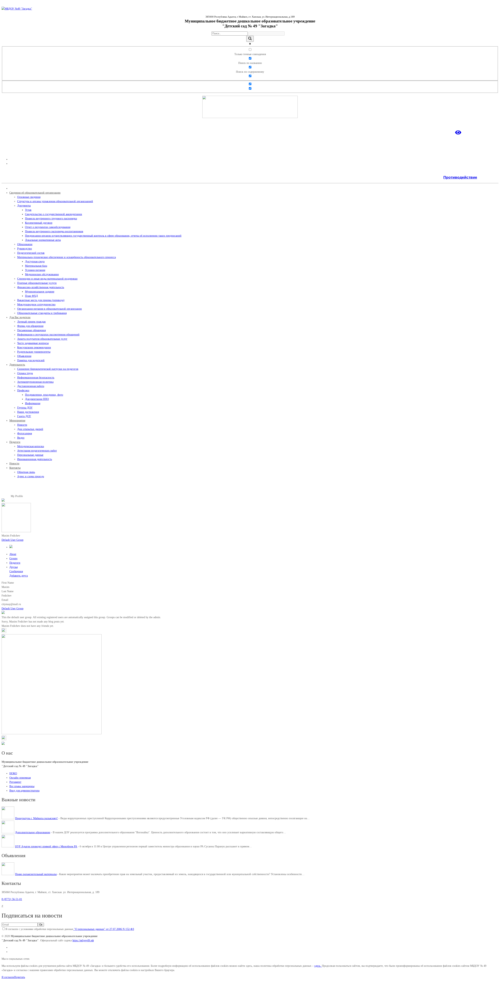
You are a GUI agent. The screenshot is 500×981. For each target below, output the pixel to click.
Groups (13, 558)
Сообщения (16, 571)
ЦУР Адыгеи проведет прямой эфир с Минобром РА (46, 846)
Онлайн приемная (20, 777)
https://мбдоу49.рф (83, 940)
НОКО (13, 773)
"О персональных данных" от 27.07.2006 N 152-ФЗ (103, 929)
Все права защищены (21, 786)
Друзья (13, 567)
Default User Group (12, 539)
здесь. (318, 965)
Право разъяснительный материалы (36, 874)
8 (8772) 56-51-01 (12, 899)
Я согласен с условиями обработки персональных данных (69, 929)
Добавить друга (18, 575)
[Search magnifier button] (250, 39)
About (12, 554)
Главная (6, 496)
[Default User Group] (10, 547)
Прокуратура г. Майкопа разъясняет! (36, 818)
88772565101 (490, 152)
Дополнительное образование (32, 832)
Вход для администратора (24, 790)
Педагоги (14, 562)
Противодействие (460, 177)
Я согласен (8, 977)
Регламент (15, 782)
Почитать (19, 977)
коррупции (488, 177)
